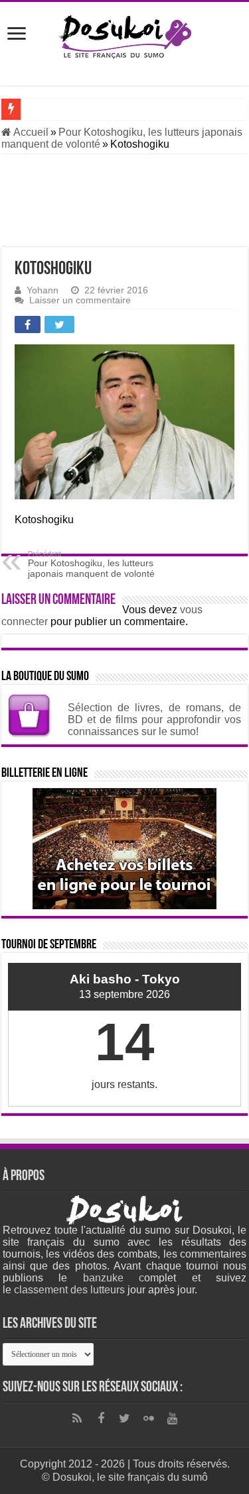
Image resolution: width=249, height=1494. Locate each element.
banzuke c (114, 1277)
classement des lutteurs (69, 1289)
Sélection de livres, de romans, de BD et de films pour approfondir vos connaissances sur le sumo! (154, 719)
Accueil (29, 132)
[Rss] (77, 1418)
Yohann (42, 290)
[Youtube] (172, 1418)
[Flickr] (148, 1418)
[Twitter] (124, 1418)
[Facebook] (101, 1418)
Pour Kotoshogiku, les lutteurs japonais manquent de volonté (91, 564)
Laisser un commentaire (80, 300)
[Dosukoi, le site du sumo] (124, 37)
